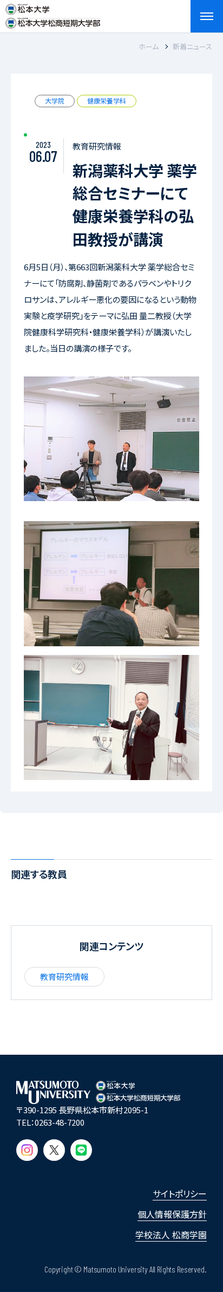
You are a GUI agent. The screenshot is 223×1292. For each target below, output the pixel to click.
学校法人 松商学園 (171, 1234)
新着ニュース (192, 46)
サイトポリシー (180, 1193)
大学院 (54, 100)
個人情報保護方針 (172, 1213)
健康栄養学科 (106, 100)
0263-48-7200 (59, 1122)
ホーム (149, 46)
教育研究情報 (64, 976)
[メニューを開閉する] (207, 16)
